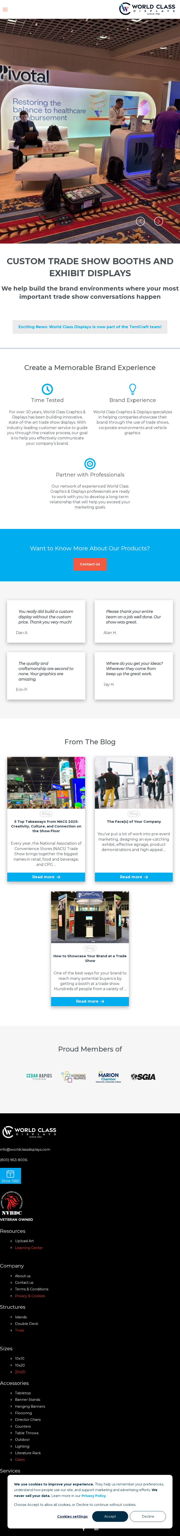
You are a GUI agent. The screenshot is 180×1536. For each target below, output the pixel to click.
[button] (140, 221)
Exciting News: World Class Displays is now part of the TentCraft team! (90, 327)
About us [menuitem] (22, 1276)
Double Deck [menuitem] (26, 1324)
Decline (148, 1516)
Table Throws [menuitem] (26, 1433)
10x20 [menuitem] (20, 1365)
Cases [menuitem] (20, 1459)
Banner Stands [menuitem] (27, 1400)
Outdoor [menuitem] (22, 1440)
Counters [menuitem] (23, 1426)
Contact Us (90, 564)
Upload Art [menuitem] (24, 1241)
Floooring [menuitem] (23, 1413)
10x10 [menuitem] (19, 1358)
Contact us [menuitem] (24, 1282)
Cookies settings (72, 1516)
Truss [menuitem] (19, 1330)
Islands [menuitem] (21, 1317)
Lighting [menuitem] (22, 1446)
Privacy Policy (94, 1496)
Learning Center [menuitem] (29, 1248)
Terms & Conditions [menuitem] (31, 1289)
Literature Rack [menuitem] (28, 1453)
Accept (110, 1516)
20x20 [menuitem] (20, 1372)
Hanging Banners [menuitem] (30, 1406)
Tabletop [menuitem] (23, 1393)
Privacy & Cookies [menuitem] (30, 1296)
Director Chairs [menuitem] (28, 1420)
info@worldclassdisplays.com (25, 1149)
